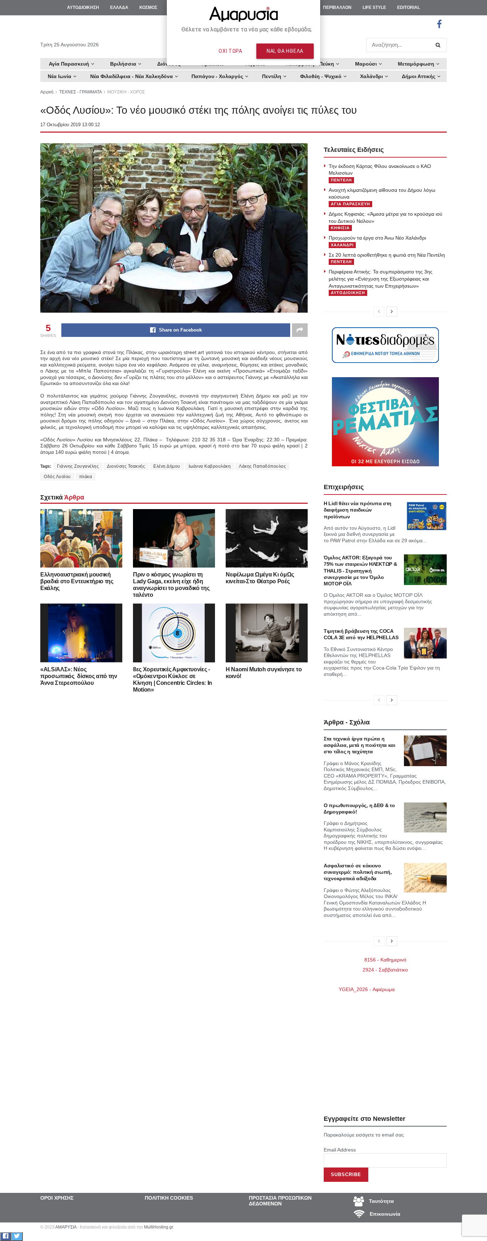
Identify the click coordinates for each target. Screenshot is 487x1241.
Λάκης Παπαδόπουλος (262, 466)
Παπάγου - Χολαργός (217, 76)
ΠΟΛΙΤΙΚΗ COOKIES (169, 1198)
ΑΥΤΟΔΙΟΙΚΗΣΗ (348, 293)
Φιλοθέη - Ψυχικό (321, 76)
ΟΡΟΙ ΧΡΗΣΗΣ (56, 1198)
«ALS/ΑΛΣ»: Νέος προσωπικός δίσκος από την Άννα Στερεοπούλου (78, 676)
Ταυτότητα (381, 1201)
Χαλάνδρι (371, 76)
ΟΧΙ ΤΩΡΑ (230, 51)
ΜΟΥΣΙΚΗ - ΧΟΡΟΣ (126, 91)
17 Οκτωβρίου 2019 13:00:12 (70, 124)
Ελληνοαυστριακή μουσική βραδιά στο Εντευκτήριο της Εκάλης (76, 581)
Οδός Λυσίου (57, 476)
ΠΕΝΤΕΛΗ (341, 180)
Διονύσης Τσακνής (126, 466)
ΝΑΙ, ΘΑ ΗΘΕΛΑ (285, 51)
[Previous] (379, 312)
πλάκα (85, 476)
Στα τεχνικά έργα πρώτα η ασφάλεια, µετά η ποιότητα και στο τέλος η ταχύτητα (359, 745)
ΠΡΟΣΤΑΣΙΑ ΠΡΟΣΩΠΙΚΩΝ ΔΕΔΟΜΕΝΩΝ (280, 1200)
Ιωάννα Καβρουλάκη (210, 466)
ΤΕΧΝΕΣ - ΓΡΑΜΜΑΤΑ (80, 91)
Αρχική (46, 91)
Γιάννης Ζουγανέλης (78, 466)
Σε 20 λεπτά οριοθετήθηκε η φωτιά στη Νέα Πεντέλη (387, 255)
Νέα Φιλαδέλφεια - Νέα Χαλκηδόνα (131, 76)
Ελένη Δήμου (166, 466)
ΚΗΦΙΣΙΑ (340, 228)
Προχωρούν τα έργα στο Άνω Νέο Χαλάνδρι (377, 238)
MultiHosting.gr (158, 1227)
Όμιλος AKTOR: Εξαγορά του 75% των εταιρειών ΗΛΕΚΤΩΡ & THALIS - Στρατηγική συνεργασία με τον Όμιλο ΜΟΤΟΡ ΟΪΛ (360, 570)
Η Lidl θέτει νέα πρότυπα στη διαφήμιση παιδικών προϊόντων (357, 510)
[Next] (391, 312)
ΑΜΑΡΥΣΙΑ (65, 1227)
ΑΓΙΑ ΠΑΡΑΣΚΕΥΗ (350, 204)
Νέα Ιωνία (59, 76)
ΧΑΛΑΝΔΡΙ (342, 245)
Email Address (340, 1150)
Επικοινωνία (384, 1213)
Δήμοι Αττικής (418, 76)
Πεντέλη (271, 76)
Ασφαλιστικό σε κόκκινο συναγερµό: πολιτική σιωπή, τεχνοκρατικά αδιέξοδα (358, 872)
